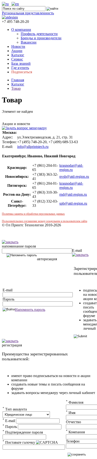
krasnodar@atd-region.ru (71, 167)
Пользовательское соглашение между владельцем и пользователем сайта (44, 221)
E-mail (77, 250)
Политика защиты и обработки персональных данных (33, 213)
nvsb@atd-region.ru (74, 177)
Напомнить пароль (30, 310)
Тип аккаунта (15, 409)
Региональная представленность (28, 13)
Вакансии (28, 42)
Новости (18, 47)
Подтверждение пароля (23, 432)
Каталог (17, 55)
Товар (16, 88)
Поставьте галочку (19, 442)
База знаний (21, 63)
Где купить (20, 68)
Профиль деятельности (39, 34)
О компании (21, 30)
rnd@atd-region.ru (73, 194)
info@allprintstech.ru (32, 147)
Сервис (17, 59)
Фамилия (74, 402)
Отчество (73, 422)
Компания (75, 432)
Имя (70, 413)
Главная (17, 80)
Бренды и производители (41, 38)
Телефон (73, 441)
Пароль (8, 299)
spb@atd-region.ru (73, 203)
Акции (16, 51)
